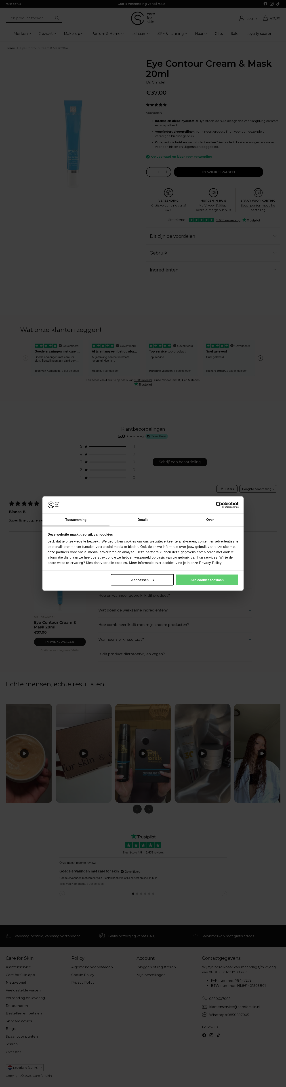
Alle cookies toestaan (207, 580)
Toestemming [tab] (75, 520)
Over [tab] (210, 520)
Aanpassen (140, 580)
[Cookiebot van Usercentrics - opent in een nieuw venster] (219, 505)
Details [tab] (143, 520)
